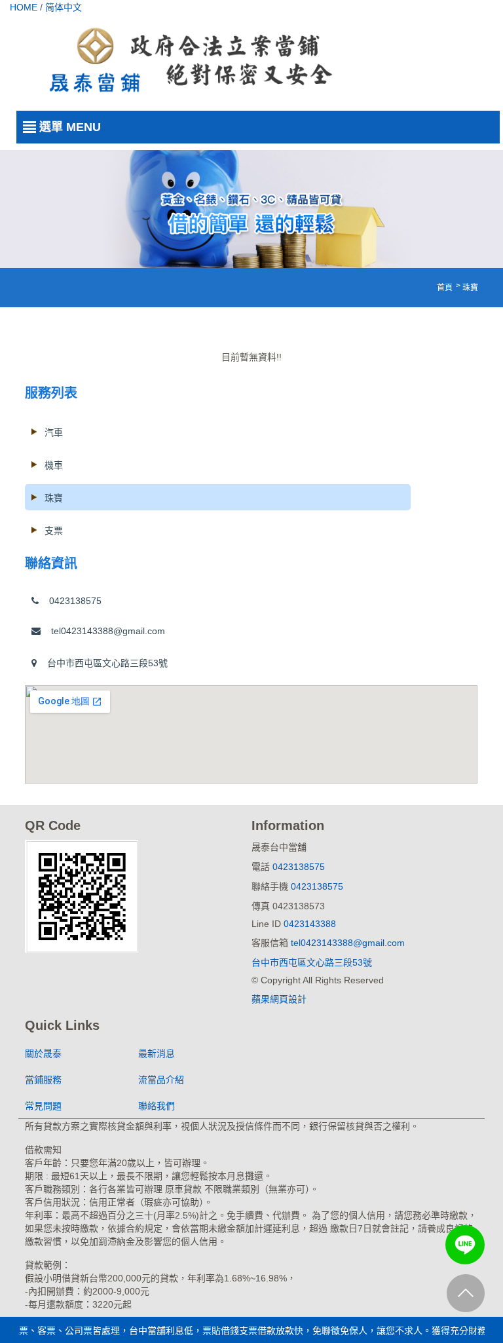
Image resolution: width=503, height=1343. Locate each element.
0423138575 (70, 601)
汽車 (54, 432)
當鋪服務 (43, 1079)
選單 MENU (70, 127)
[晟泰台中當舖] (188, 60)
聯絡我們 (156, 1106)
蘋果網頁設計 (279, 999)
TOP (465, 1302)
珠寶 (54, 498)
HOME (23, 7)
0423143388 (310, 923)
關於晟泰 (43, 1053)
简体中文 (63, 7)
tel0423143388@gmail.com (103, 631)
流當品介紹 (161, 1079)
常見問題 (43, 1106)
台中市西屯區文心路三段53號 (102, 663)
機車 (54, 465)
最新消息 (156, 1053)
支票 (54, 530)
